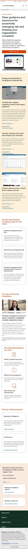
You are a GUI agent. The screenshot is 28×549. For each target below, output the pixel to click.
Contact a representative (7, 128)
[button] (14, 513)
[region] (14, 538)
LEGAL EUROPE (5, 9)
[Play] (14, 93)
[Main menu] (23, 5)
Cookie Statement (6, 543)
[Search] (26, 5)
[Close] (26, 529)
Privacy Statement (14, 543)
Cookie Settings (14, 547)
